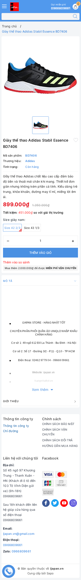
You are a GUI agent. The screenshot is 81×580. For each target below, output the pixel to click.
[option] (40, 75)
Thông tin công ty (16, 426)
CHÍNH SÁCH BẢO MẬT (58, 424)
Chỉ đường (10, 431)
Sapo (50, 573)
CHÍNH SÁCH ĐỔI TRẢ (57, 440)
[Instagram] (73, 503)
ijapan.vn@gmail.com (18, 533)
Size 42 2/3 (12, 228)
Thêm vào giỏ (40, 252)
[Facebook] (46, 503)
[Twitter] (55, 503)
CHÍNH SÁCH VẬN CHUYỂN (54, 432)
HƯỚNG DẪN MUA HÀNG (60, 446)
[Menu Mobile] (4, 5)
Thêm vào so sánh (16, 262)
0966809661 (13, 545)
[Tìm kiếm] (75, 16)
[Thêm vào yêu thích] (76, 139)
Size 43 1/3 (32, 228)
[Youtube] (64, 503)
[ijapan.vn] (14, 6)
